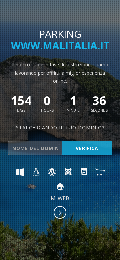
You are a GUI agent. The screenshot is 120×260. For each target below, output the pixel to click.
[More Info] (60, 213)
